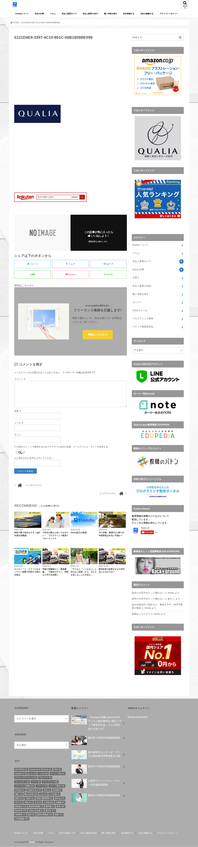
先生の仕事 (39, 14)
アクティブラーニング (26, 778)
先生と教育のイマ (69, 14)
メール (19, 423)
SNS (57, 769)
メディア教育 (56, 786)
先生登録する (128, 14)
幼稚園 (60, 802)
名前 (17, 411)
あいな (31, 774)
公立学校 (54, 794)
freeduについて (21, 14)
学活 (37, 802)
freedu (171, 593)
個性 (18, 794)
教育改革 (20, 811)
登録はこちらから (98, 334)
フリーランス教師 (24, 786)
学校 (28, 802)
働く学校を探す (110, 14)
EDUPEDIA (21, 769)
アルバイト (45, 778)
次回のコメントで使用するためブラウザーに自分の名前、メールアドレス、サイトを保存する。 (63, 446)
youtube (20, 774)
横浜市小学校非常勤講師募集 (104, 737)
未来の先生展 (36, 811)
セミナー (137, 302)
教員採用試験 (36, 806)
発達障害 (20, 815)
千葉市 (29, 798)
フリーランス (50, 782)
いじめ (43, 774)
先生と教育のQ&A (90, 14)
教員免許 (20, 806)
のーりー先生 (58, 774)
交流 (47, 790)
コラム (53, 14)
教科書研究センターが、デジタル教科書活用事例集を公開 (104, 754)
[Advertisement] (70, 74)
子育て (135, 277)
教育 (60, 806)
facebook (35, 769)
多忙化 (59, 798)
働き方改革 (30, 794)
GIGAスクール (140, 310)
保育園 (57, 790)
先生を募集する (146, 14)
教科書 (50, 806)
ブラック (42, 786)
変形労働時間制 (44, 798)
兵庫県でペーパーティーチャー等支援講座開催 (104, 782)
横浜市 (50, 811)
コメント (20, 379)
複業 (58, 815)
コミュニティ (22, 782)
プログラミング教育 (142, 318)
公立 (43, 794)
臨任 (31, 815)
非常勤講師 (21, 819)
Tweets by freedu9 (137, 717)
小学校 (48, 802)
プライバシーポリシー (168, 14)
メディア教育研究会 (142, 327)
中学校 (20, 790)
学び (18, 802)
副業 (19, 798)
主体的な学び (34, 790)
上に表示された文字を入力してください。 (34, 458)
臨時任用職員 (44, 815)
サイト (17, 435)
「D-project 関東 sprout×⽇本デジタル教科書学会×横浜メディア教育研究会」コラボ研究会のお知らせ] (105, 723)
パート (36, 782)
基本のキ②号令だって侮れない (148, 593)
